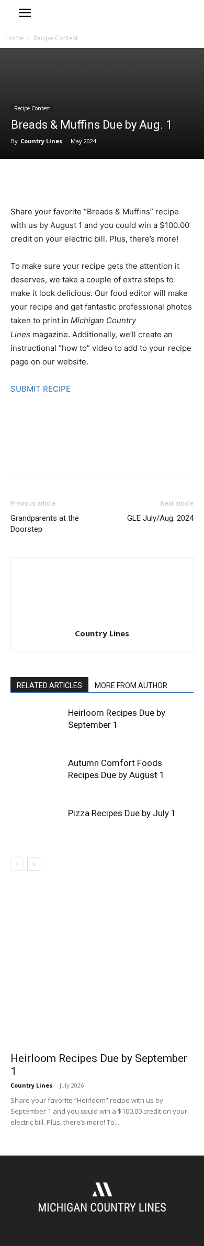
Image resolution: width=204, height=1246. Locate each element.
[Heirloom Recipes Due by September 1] (36, 725)
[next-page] (33, 864)
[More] (118, 180)
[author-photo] (102, 618)
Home (14, 37)
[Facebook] (20, 180)
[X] (45, 180)
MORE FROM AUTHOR (131, 685)
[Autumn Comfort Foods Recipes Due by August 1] (36, 775)
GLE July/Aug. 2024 (160, 518)
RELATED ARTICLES (49, 685)
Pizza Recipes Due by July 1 (122, 813)
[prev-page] (17, 864)
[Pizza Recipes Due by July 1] (36, 825)
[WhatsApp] (93, 180)
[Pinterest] (69, 180)
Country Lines (41, 141)
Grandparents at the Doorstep (44, 523)
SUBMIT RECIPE (40, 389)
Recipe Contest (55, 37)
